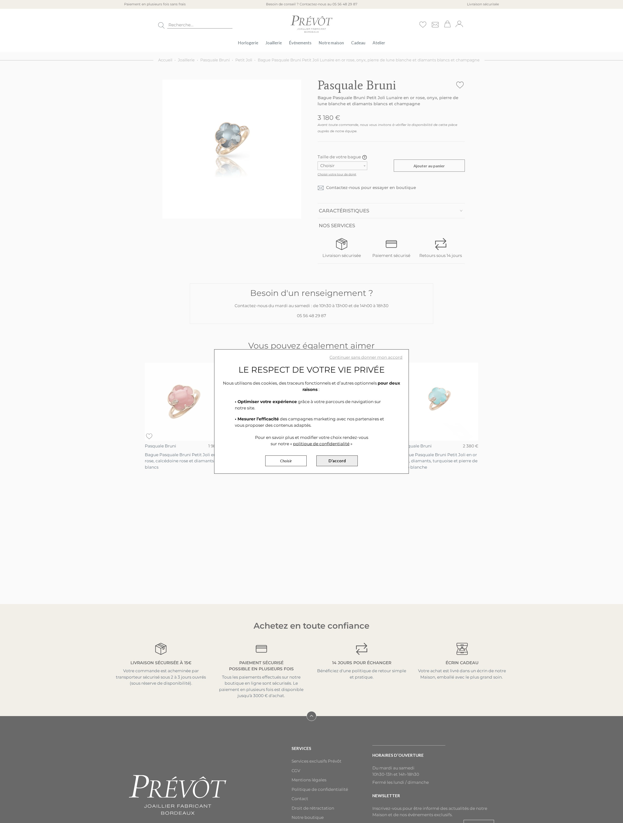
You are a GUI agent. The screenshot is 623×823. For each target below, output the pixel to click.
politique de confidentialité (321, 443)
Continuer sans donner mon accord (366, 357)
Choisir (286, 460)
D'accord (337, 460)
